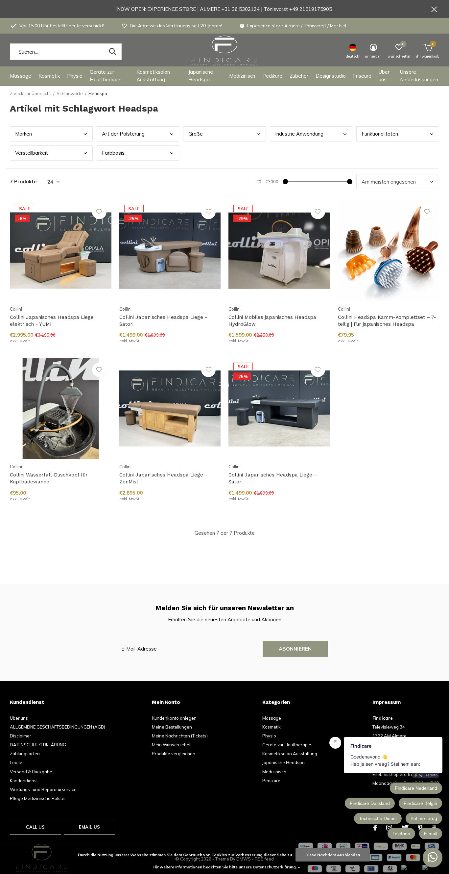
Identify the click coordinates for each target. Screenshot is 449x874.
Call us (35, 827)
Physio (75, 76)
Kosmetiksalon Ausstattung (153, 75)
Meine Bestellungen (172, 727)
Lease (16, 762)
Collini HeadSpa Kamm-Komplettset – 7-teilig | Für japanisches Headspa (387, 320)
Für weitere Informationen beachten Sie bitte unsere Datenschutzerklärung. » (226, 866)
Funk (380, 134)
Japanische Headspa (200, 75)
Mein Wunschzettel (171, 744)
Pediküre (272, 76)
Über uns (384, 75)
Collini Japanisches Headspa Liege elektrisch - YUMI (52, 320)
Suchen (112, 51)
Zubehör (299, 76)
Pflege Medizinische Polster (38, 798)
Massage (20, 76)
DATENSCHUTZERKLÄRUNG (38, 744)
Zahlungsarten (25, 753)
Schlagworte (70, 93)
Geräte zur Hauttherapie (105, 75)
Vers (31, 153)
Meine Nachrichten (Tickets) (180, 735)
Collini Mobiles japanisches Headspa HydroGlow (272, 320)
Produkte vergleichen (173, 753)
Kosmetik (49, 76)
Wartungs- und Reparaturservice (43, 789)
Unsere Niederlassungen (419, 75)
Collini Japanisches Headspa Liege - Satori (163, 320)
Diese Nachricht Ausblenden (332, 854)
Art (123, 134)
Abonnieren (295, 649)
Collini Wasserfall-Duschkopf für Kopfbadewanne (49, 478)
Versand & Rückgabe (31, 771)
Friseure (362, 76)
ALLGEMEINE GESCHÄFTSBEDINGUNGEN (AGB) (57, 727)
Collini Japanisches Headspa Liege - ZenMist (163, 478)
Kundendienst (24, 780)
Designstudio (331, 76)
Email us (89, 827)
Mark (23, 134)
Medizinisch (242, 76)
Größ (195, 134)
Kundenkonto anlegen (174, 718)
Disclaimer (20, 735)
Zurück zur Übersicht (30, 93)
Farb (113, 153)
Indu (299, 134)
